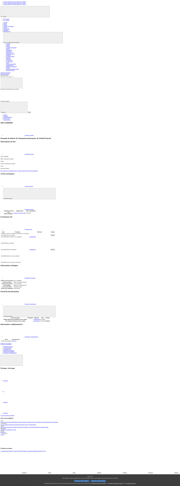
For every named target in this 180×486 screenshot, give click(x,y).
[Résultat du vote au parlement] (39, 260)
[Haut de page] (12, 360)
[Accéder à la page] (39, 248)
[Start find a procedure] (12, 83)
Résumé (52, 235)
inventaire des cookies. (131, 483)
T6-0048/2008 (32, 249)
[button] (22, 445)
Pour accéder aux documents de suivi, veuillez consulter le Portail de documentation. (19, 170)
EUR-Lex (14, 341)
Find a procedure (4, 75)
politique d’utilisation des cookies (116, 483)
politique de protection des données (99, 483)
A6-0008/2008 (32, 236)
